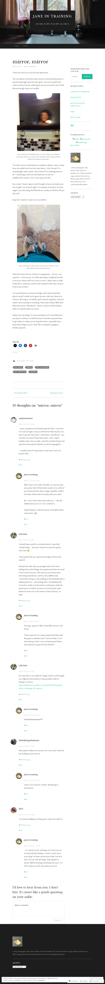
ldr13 (21, 809)
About (25, 46)
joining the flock (76, 97)
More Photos (75, 145)
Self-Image (30, 361)
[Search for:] (82, 76)
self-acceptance (42, 367)
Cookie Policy (41, 980)
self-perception (20, 371)
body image (18, 367)
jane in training (52, 16)
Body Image (21, 361)
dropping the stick (57, 393)
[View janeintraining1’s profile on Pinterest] (73, 125)
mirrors (29, 367)
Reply (20, 465)
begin (72, 111)
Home (17, 46)
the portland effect (20, 393)
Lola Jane (23, 534)
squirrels (33, 371)
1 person (28, 459)
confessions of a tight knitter (80, 92)
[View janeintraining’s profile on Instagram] (71, 125)
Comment (57, 920)
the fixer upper (75, 117)
